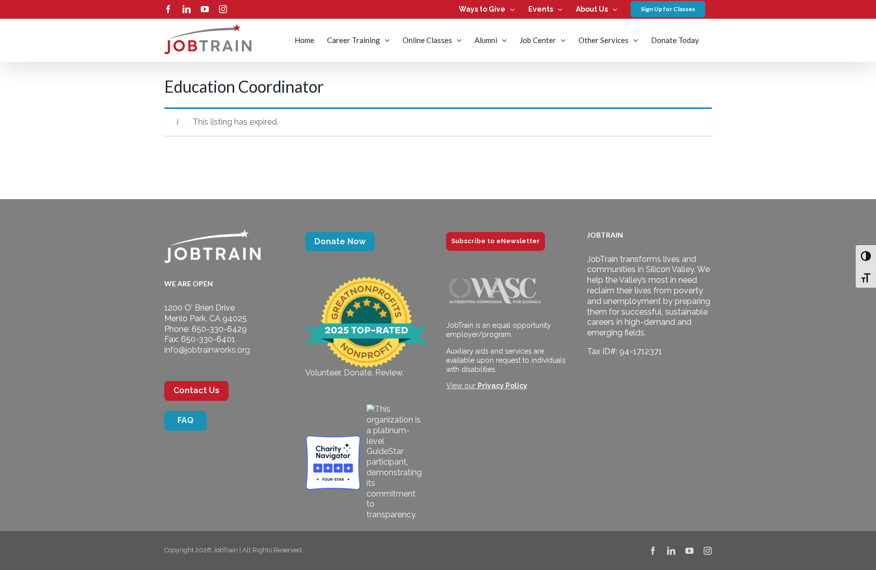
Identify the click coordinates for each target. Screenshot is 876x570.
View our (486, 386)
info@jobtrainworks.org (207, 350)
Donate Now (340, 241)
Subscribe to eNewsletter (495, 241)
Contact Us (196, 390)
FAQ (185, 420)
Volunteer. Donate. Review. (354, 372)
